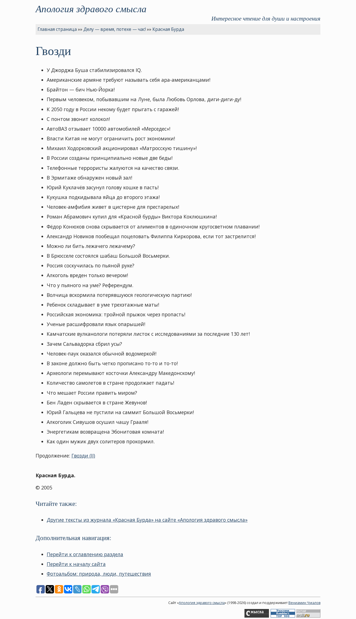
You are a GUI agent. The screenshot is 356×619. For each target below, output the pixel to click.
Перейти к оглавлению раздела (85, 554)
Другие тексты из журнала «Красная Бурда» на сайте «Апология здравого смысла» (147, 519)
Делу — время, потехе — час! (114, 29)
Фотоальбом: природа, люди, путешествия (99, 573)
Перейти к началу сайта (76, 564)
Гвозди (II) (83, 455)
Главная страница (57, 29)
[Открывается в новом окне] (256, 616)
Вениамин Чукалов (304, 602)
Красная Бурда (168, 29)
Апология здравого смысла (91, 8)
